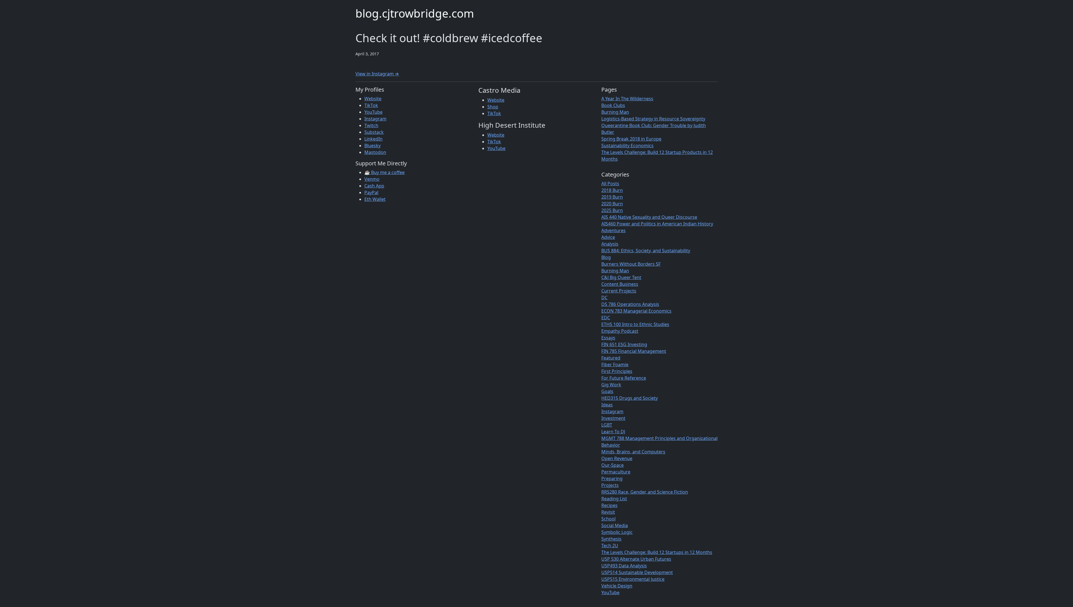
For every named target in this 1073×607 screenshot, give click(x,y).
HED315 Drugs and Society (629, 398)
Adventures (613, 230)
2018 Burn (612, 190)
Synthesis (611, 539)
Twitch (371, 125)
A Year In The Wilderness (627, 99)
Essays (608, 338)
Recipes (609, 505)
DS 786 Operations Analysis (630, 304)
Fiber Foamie (614, 364)
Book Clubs (613, 105)
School (608, 519)
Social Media (614, 525)
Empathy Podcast (619, 331)
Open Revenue (616, 458)
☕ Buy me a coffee (384, 172)
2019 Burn (612, 197)
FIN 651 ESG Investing (624, 344)
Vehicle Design (616, 586)
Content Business (619, 284)
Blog (606, 257)
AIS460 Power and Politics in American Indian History (657, 224)
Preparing (612, 478)
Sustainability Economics (627, 145)
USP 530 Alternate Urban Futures (636, 559)
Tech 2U (609, 545)
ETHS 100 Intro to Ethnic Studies (635, 324)
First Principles (616, 371)
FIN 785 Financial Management (633, 351)
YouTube (373, 112)
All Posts (610, 183)
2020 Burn (612, 204)
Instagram (375, 119)
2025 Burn (612, 210)
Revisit (608, 512)
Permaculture (615, 472)
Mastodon (375, 152)
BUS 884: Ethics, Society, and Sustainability (645, 250)
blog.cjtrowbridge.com (414, 13)
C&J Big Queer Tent (621, 277)
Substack (374, 132)
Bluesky (372, 145)
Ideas (607, 405)
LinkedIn (373, 139)
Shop (492, 107)
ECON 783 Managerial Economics (636, 311)
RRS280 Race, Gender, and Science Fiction (644, 492)
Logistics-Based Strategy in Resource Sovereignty (653, 119)
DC (604, 297)
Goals (607, 391)
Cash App (374, 186)
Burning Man (615, 112)
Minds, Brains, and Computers (633, 452)
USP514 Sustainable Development (637, 572)
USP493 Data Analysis (624, 566)
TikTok (371, 105)
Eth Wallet (375, 199)
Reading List (614, 499)
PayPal (371, 192)
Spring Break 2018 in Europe (631, 139)
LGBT (606, 425)
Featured (610, 358)
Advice (608, 237)
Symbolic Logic (617, 532)
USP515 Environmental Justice (632, 579)
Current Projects (618, 291)
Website (372, 99)
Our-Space (612, 465)
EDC (605, 318)
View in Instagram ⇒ (377, 74)
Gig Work (611, 385)
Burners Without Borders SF (631, 264)
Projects (610, 485)
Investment (613, 418)
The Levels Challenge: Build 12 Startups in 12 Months (656, 552)
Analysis (609, 244)
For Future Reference (623, 378)
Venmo (371, 179)
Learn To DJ (613, 432)
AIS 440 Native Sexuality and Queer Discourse (649, 217)
